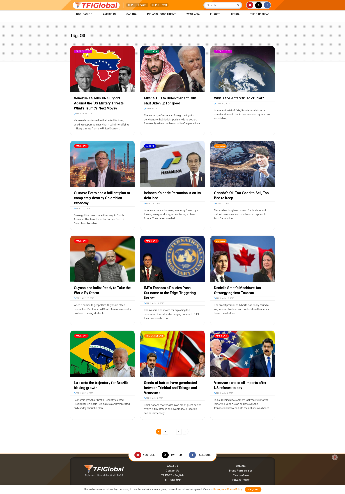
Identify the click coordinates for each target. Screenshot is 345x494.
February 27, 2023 (84, 298)
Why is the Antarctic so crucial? (239, 98)
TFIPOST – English (172, 475)
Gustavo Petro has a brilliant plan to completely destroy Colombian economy (102, 198)
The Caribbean (260, 14)
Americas (109, 14)
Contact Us (172, 470)
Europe (215, 14)
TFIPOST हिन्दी (159, 5)
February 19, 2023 (155, 303)
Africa (235, 14)
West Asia (193, 14)
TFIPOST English (137, 5)
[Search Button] (238, 5)
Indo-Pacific (83, 14)
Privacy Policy (240, 480)
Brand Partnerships (240, 470)
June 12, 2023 (222, 103)
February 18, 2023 (225, 298)
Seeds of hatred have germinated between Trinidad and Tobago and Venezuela (170, 388)
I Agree (253, 489)
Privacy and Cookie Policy (227, 489)
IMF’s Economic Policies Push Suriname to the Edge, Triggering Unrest (170, 293)
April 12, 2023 (82, 208)
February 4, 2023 (224, 393)
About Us (172, 466)
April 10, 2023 (153, 203)
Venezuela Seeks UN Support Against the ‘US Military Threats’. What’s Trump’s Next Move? (99, 103)
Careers (241, 466)
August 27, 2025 (83, 114)
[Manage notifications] (335, 457)
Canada (131, 14)
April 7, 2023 (222, 203)
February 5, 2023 (154, 398)
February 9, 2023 (84, 393)
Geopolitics (83, 51)
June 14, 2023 (152, 109)
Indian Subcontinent (161, 14)
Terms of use (241, 475)
